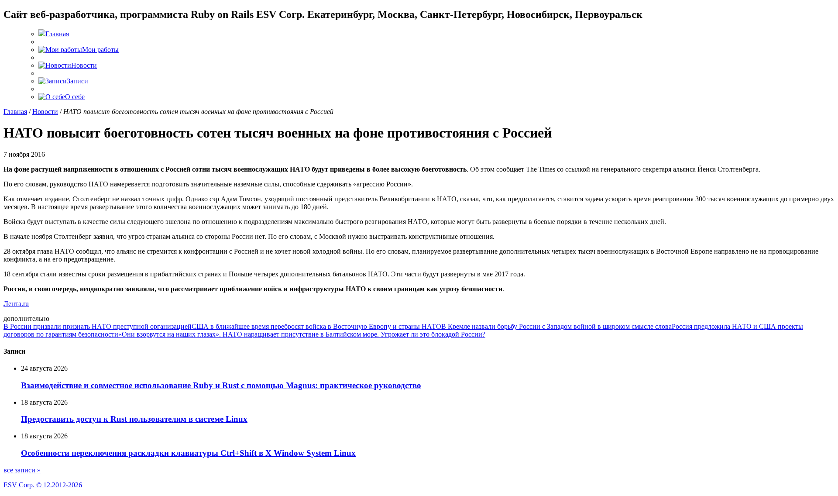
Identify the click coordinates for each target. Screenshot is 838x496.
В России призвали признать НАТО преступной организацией (97, 326)
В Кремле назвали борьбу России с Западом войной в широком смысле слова (556, 326)
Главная (15, 111)
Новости (45, 111)
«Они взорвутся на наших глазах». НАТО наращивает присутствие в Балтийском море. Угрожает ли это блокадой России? (301, 334)
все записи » (22, 470)
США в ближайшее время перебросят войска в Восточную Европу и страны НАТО (316, 326)
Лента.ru (16, 303)
